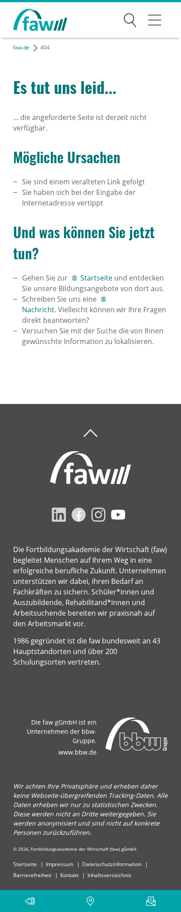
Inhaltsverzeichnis (109, 875)
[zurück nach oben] (90, 433)
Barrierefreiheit (32, 875)
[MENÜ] (155, 20)
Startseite (97, 278)
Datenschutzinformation (111, 864)
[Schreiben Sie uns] (151, 901)
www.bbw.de (77, 752)
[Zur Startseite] (33, 20)
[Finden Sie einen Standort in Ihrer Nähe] (90, 901)
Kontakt (69, 875)
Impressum (59, 864)
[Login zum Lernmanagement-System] (30, 901)
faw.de (21, 47)
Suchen (130, 18)
